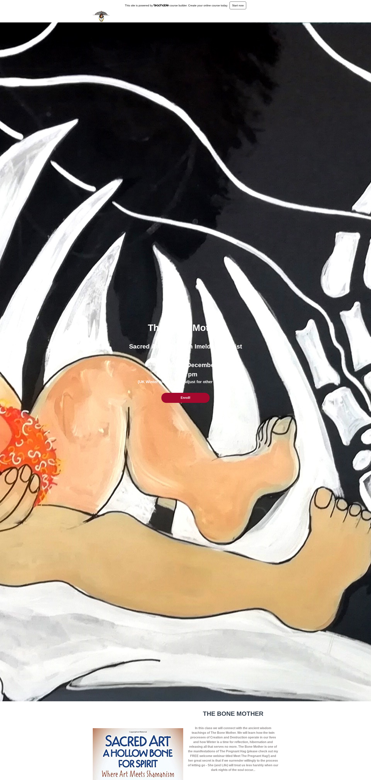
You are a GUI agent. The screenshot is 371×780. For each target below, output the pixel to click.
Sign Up (273, 16)
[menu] (267, 17)
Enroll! (185, 397)
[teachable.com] (161, 5)
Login (262, 16)
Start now (238, 5)
